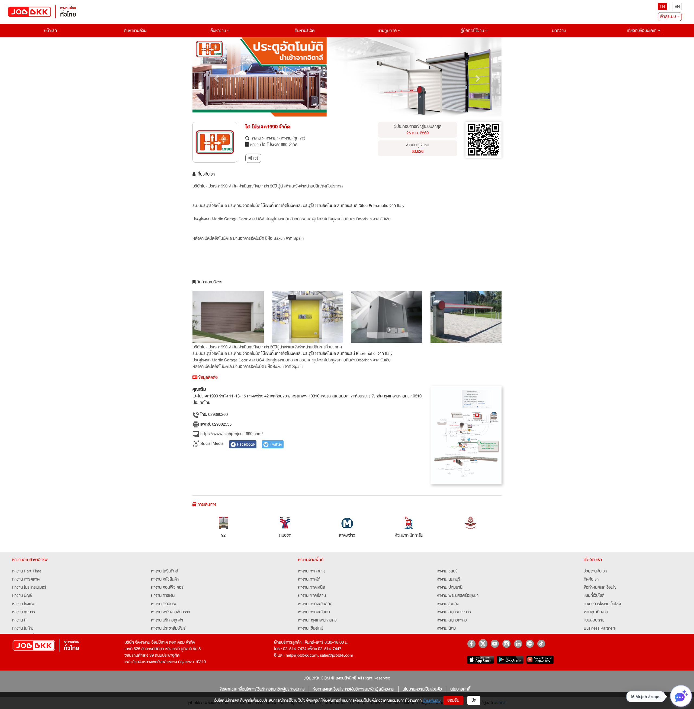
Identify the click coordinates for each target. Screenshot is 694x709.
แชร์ (255, 158)
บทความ (559, 30)
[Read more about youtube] (494, 643)
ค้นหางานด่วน (135, 30)
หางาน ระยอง (448, 604)
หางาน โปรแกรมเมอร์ (29, 587)
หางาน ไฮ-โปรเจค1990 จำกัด (273, 144)
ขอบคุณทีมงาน (596, 612)
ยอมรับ (453, 700)
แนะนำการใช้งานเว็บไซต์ (602, 604)
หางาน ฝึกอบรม (164, 604)
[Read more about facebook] (471, 643)
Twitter (275, 444)
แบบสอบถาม (594, 620)
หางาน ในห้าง (23, 628)
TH (662, 6)
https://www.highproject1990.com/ (231, 433)
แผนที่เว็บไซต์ (594, 595)
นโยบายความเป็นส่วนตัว (422, 689)
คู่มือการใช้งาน (473, 30)
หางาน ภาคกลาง (311, 571)
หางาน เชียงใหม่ (310, 628)
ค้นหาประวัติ (304, 30)
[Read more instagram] (506, 643)
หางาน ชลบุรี (447, 571)
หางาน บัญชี (22, 595)
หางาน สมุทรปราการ (454, 612)
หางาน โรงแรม (23, 604)
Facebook (245, 444)
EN (677, 6)
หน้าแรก (50, 30)
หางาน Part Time (26, 571)
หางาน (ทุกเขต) (293, 138)
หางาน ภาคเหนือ (311, 587)
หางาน (255, 138)
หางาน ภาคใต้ (309, 579)
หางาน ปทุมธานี (449, 587)
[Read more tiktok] (541, 643)
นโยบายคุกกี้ (460, 689)
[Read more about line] (529, 643)
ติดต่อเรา (591, 579)
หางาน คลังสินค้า (165, 579)
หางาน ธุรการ (23, 612)
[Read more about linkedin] (517, 643)
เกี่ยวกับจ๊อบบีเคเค (642, 30)
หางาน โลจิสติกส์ (164, 571)
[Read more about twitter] (482, 643)
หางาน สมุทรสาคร (452, 620)
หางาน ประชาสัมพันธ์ (168, 628)
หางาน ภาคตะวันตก (314, 612)
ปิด (473, 700)
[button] (215, 76)
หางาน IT (19, 620)
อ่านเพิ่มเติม (432, 700)
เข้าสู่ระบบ (668, 16)
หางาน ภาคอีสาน (312, 595)
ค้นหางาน (218, 30)
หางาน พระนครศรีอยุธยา (457, 595)
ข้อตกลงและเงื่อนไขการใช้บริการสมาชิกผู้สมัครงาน (353, 689)
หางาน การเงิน (163, 595)
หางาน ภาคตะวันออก (315, 604)
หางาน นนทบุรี (448, 579)
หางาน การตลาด (26, 579)
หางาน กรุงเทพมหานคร (317, 620)
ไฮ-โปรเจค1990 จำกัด (267, 126)
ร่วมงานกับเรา (595, 571)
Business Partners (600, 628)
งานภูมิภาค (388, 30)
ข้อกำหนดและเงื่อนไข (600, 587)
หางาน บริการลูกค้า (167, 620)
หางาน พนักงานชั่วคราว (170, 612)
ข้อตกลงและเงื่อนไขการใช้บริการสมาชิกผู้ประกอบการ (262, 689)
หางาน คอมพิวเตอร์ (167, 587)
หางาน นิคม (446, 628)
